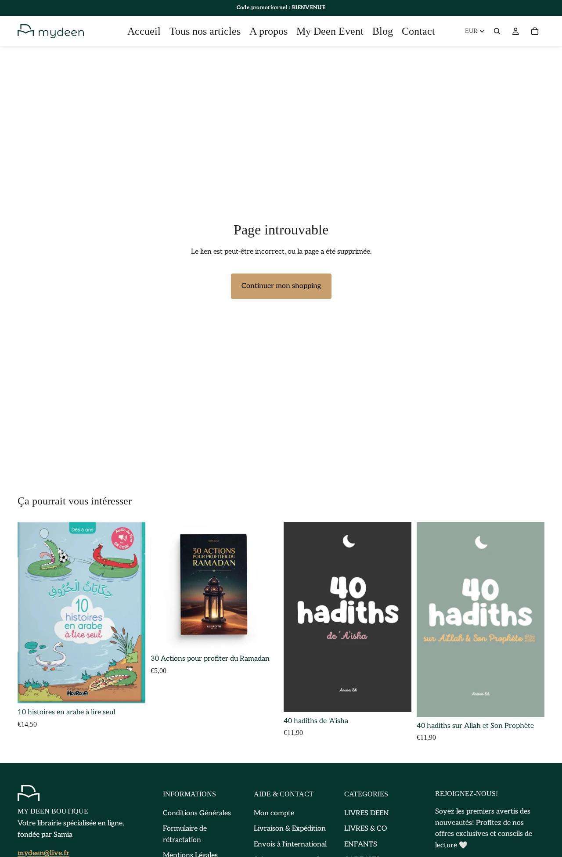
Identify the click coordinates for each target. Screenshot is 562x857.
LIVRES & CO (365, 829)
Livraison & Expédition (290, 829)
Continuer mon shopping (281, 286)
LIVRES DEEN (366, 813)
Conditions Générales (197, 813)
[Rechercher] (497, 31)
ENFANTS (360, 844)
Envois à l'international (290, 844)
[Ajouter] (132, 690)
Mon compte (274, 813)
